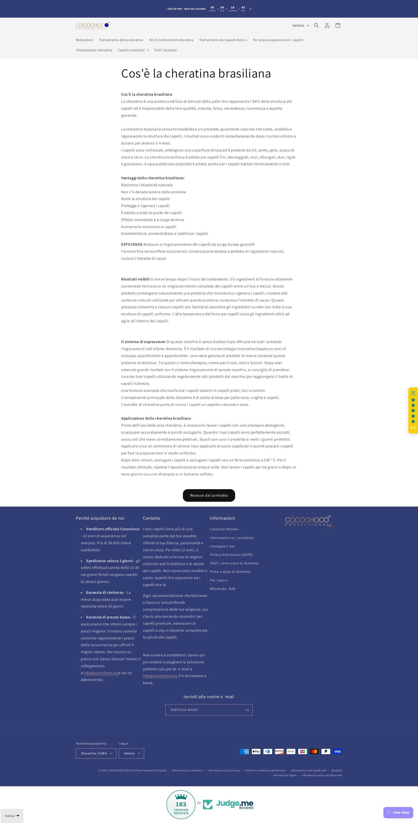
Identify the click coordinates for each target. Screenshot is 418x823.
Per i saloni (218, 580)
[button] (133, 50)
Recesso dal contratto (209, 495)
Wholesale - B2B (222, 589)
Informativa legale (285, 775)
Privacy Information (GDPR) (231, 554)
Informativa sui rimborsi (187, 770)
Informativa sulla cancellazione (321, 775)
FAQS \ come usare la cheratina (234, 563)
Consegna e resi (222, 546)
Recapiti (336, 770)
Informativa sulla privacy (224, 770)
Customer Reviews (224, 529)
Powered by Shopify (154, 770)
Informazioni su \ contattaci (232, 538)
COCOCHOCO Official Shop (124, 770)
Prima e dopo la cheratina (230, 572)
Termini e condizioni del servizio (265, 770)
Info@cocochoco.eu (101, 672)
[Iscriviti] (247, 710)
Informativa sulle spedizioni (309, 770)
